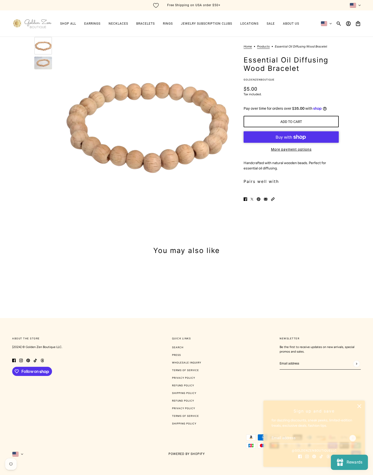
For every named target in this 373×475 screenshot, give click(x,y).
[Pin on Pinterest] (258, 198)
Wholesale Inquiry (186, 362)
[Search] (339, 23)
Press (176, 355)
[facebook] (300, 456)
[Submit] (352, 438)
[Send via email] (265, 198)
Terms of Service (185, 370)
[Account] (348, 23)
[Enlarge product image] (146, 123)
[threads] (328, 456)
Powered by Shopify (186, 454)
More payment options (291, 149)
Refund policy (183, 400)
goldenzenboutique (259, 79)
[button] (273, 198)
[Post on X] (252, 198)
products (263, 46)
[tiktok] (321, 456)
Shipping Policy (184, 393)
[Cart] (358, 23)
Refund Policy (183, 385)
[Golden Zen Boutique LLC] (32, 24)
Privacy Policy (183, 377)
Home (248, 46)
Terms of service (185, 416)
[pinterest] (314, 456)
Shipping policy (184, 423)
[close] (359, 406)
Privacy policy (183, 408)
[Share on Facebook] (245, 198)
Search (177, 347)
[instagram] (307, 456)
